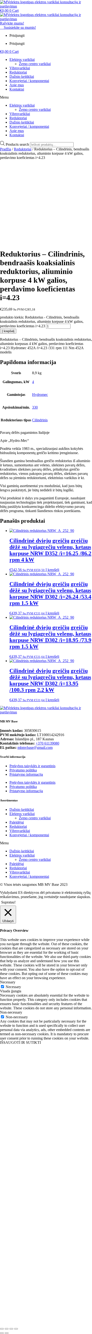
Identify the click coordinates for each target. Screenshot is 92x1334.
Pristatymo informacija (26, 774)
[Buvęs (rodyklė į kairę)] (2, 1333)
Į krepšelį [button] (52, 570)
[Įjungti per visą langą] (6, 1329)
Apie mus (16, 85)
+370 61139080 (47, 743)
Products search (18, 144)
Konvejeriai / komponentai (29, 81)
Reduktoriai (18, 72)
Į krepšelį (8, 331)
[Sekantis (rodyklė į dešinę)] (6, 1333)
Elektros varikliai (22, 60)
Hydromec (40, 395)
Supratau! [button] (8, 902)
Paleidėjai (16, 822)
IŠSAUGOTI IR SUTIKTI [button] (20, 1042)
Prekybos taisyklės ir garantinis (32, 766)
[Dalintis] (11, 1329)
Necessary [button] (7, 982)
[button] (46, 97)
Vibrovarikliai (19, 68)
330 (35, 407)
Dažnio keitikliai (21, 77)
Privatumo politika (23, 770)
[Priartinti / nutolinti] (2, 1329)
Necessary (13, 987)
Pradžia (5, 149)
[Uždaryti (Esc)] (16, 1329)
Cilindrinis (40, 420)
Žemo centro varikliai (35, 64)
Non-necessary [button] (11, 1012)
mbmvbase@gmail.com (35, 748)
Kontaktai (16, 89)
